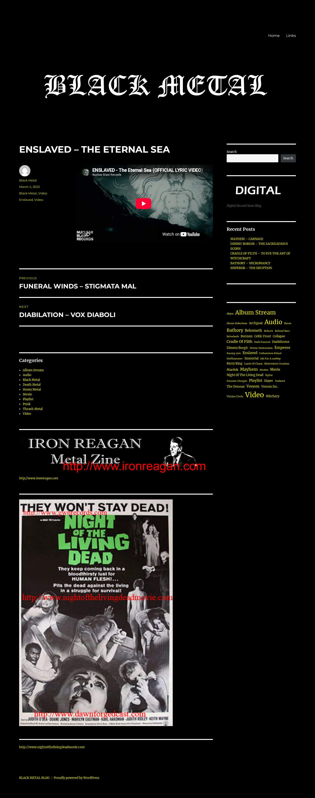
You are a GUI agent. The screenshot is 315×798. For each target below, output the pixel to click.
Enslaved (26, 200)
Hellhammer (235, 358)
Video (42, 193)
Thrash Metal (33, 409)
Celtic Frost (262, 336)
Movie (27, 394)
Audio (27, 375)
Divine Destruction (261, 348)
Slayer (268, 381)
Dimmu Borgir (237, 348)
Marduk (232, 370)
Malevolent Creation (276, 363)
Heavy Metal (32, 390)
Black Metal (28, 180)
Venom (253, 386)
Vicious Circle (235, 396)
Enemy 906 (234, 353)
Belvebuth (233, 336)
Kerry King (234, 363)
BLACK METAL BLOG (34, 778)
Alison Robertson (237, 323)
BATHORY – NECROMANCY (250, 263)
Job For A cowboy (270, 358)
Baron (287, 323)
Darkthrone (280, 342)
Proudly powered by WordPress (76, 778)
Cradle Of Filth (239, 341)
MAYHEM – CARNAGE (246, 239)
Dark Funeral (262, 342)
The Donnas (236, 387)
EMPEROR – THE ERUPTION (251, 268)
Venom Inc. (269, 387)
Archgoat (256, 323)
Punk (26, 404)
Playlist (28, 399)
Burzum (247, 336)
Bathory (235, 330)
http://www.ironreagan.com (38, 478)
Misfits (264, 369)
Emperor (282, 347)
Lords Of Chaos (253, 363)
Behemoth (253, 331)
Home (274, 35)
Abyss (230, 313)
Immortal (251, 358)
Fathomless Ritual (270, 353)
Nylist (269, 375)
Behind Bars (282, 330)
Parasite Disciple (237, 381)
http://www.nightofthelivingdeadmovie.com (52, 747)
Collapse (279, 336)
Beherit (268, 330)
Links (291, 35)
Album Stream (33, 370)
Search (232, 152)
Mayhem (249, 369)
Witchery (272, 396)
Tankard (280, 381)
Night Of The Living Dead (245, 375)
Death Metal (32, 385)
